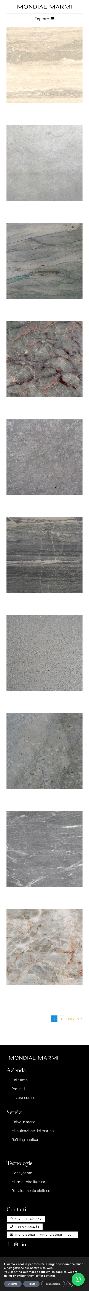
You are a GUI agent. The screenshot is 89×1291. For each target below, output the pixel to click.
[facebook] (8, 1244)
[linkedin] (24, 1244)
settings (50, 1276)
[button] (78, 1279)
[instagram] (16, 1244)
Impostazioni (53, 1284)
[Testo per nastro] (44, 6)
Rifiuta (31, 1284)
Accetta (12, 1284)
